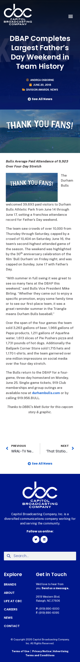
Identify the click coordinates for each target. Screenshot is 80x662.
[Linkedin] (44, 539)
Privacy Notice (42, 651)
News (54, 89)
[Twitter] (35, 539)
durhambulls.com (46, 393)
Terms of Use (20, 651)
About (9, 593)
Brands (10, 584)
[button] (70, 16)
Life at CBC (13, 601)
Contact (12, 626)
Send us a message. (55, 588)
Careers (10, 609)
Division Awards (37, 89)
